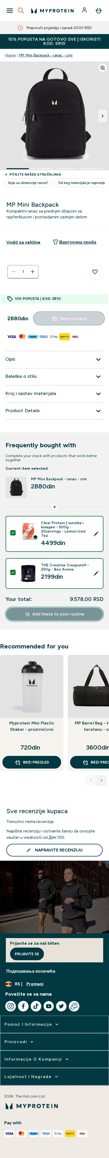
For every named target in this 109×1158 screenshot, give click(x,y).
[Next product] (101, 780)
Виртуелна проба (77, 242)
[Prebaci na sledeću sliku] (102, 116)
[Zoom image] (102, 68)
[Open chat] (74, 1006)
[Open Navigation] (10, 10)
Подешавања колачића (30, 971)
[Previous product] (91, 780)
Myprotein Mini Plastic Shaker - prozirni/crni (31, 726)
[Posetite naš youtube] (48, 1006)
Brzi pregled (36, 762)
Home (10, 55)
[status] (23, 271)
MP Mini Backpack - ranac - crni (45, 55)
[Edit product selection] (96, 533)
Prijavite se (27, 954)
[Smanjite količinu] (13, 271)
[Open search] (21, 10)
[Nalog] (85, 10)
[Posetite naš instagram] (10, 1006)
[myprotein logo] (52, 10)
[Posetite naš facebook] (23, 1006)
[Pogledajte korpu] (98, 10)
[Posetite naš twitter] (61, 1006)
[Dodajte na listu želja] (95, 272)
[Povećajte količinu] (32, 271)
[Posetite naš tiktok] (36, 1006)
